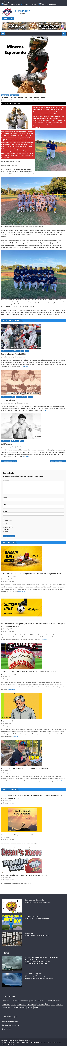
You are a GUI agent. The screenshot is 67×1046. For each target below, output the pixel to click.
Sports (16, 95)
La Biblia (5, 4)
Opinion (4, 3)
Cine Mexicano (39, 1001)
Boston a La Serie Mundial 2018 (13, 354)
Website (5, 511)
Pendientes (6, 1007)
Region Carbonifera (21, 397)
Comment (6, 480)
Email (5, 504)
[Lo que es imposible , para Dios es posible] (33, 819)
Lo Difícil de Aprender (32, 916)
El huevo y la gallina (15, 4)
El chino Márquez (8, 400)
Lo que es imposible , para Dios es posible (17, 835)
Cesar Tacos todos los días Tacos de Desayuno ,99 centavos (24, 875)
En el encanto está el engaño (34, 900)
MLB (12, 95)
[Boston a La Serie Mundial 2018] (33, 336)
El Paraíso (25, 4)
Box (9, 440)
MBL (12, 1044)
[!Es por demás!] (33, 706)
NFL (53, 1004)
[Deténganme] (12, 939)
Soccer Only (57, 1042)
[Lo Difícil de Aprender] (12, 922)
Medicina (41, 1004)
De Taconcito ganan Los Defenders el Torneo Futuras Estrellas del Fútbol (58, 461)
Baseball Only (5, 95)
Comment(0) (31, 100)
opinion (59, 1004)
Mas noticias (11, 397)
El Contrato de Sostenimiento (48, 4)
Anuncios (6, 1001)
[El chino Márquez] (33, 382)
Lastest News (9, 789)
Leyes (40, 3)
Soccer (29, 1007)
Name (5, 497)
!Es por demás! (7, 721)
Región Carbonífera (36, 1042)
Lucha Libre (34, 4)
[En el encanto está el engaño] (12, 906)
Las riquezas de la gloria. (33, 974)
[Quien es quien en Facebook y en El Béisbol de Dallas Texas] (33, 753)
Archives (3, 351)
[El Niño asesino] (33, 426)
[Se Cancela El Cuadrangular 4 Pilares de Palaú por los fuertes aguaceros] (12, 963)
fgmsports (22, 11)
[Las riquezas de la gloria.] (12, 980)
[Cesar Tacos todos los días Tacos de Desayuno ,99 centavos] (33, 860)
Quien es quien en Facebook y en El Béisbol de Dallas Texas (24, 768)
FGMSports (8, 542)
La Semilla (6, 1004)
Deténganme (29, 933)
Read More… (25, 367)
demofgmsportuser (19, 100)
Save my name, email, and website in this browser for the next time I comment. (8, 526)
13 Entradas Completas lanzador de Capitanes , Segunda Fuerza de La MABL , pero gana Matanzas (10, 461)
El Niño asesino (7, 444)
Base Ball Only (48, 1042)
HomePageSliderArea (13, 351)
